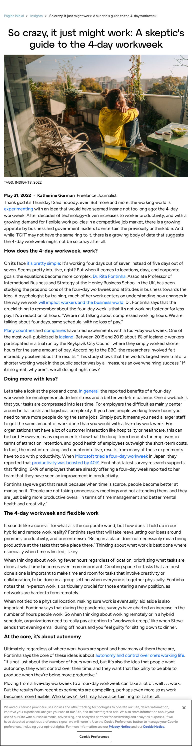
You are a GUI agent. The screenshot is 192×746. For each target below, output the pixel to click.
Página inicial (14, 16)
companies (55, 330)
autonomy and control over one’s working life (140, 655)
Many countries (19, 330)
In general (88, 391)
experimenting (19, 209)
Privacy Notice (119, 726)
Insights (36, 16)
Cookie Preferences (94, 736)
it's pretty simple (43, 263)
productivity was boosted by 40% (65, 462)
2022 (38, 182)
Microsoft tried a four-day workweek (112, 456)
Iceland (66, 337)
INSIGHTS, (23, 182)
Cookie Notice (153, 726)
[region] (96, 723)
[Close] (184, 707)
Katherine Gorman (56, 195)
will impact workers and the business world (81, 302)
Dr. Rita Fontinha (109, 276)
